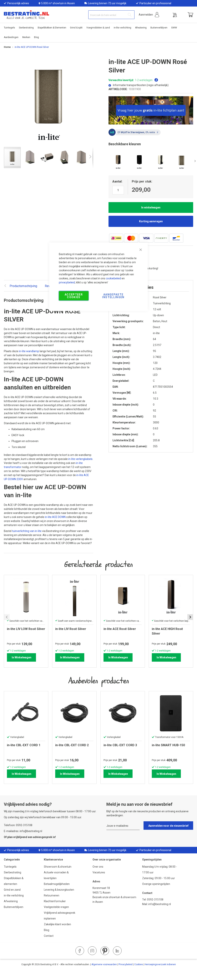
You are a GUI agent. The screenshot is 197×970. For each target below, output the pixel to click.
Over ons (98, 866)
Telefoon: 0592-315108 (18, 825)
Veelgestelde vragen (56, 907)
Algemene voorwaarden (104, 964)
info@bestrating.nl (159, 904)
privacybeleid (67, 282)
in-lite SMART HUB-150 (168, 745)
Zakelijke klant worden (57, 924)
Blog (46, 930)
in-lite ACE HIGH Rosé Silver (167, 631)
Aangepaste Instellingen (113, 296)
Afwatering (11, 901)
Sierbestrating (12, 872)
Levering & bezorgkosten (59, 889)
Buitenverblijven (13, 907)
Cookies (138, 964)
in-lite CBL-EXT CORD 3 (120, 745)
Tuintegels (10, 866)
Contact (48, 935)
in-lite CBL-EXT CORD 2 (72, 745)
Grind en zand (12, 889)
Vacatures (99, 872)
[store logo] (26, 14)
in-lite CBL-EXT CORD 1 (23, 745)
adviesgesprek (42, 837)
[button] (149, 14)
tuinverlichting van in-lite (27, 531)
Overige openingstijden (156, 883)
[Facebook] (79, 950)
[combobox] (111, 14)
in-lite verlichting (14, 895)
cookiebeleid (113, 278)
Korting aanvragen (151, 221)
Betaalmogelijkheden (57, 883)
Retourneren (51, 895)
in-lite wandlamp (29, 351)
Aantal (117, 181)
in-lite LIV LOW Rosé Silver (26, 629)
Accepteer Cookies (74, 296)
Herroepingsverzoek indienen (160, 964)
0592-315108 (155, 899)
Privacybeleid (126, 964)
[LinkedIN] (117, 950)
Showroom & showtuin (57, 866)
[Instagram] (92, 950)
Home (7, 47)
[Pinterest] (104, 950)
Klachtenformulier (55, 901)
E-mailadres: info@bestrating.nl (23, 831)
